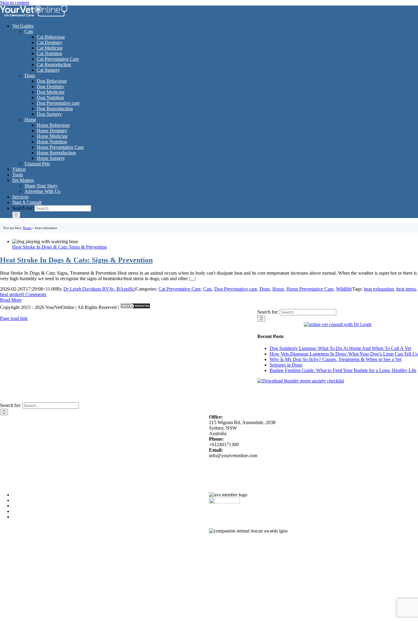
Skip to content (14, 2)
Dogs (264, 289)
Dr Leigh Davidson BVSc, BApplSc (99, 289)
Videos (6, 428)
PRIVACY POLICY (270, 466)
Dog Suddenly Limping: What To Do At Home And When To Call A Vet (340, 348)
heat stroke (10, 294)
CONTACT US (306, 466)
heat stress (406, 289)
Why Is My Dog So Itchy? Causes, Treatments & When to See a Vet (335, 359)
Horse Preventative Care (310, 289)
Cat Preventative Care (180, 289)
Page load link (14, 318)
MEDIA (228, 466)
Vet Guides (10, 434)
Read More (11, 300)
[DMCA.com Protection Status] (135, 307)
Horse (278, 289)
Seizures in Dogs (286, 364)
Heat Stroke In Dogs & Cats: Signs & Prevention (59, 247)
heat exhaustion (379, 289)
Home (27, 228)
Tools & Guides (15, 423)
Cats (207, 289)
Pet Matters (11, 417)
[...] (192, 278)
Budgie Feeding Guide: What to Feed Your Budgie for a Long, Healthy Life (343, 370)
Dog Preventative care (235, 289)
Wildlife (343, 289)
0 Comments (34, 294)
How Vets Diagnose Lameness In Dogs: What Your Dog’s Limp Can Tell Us (344, 353)
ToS (244, 466)
